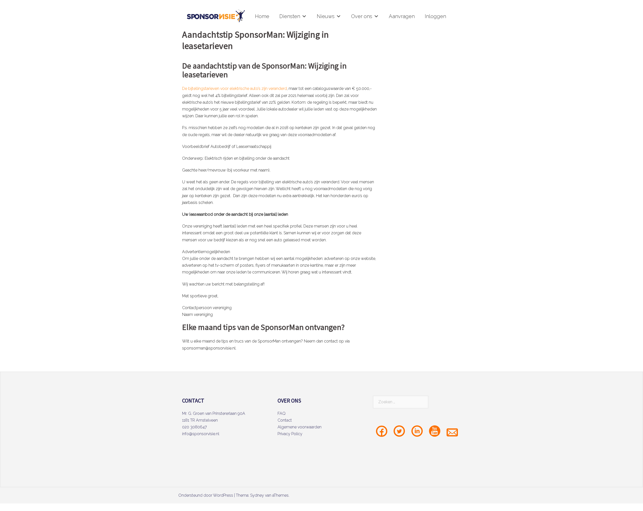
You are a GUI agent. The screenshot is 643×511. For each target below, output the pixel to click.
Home (262, 16)
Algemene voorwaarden (300, 427)
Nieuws (326, 16)
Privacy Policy (290, 433)
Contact (285, 420)
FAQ (282, 413)
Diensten (289, 16)
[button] (304, 16)
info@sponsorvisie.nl (200, 433)
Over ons (361, 16)
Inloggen (435, 16)
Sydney (257, 495)
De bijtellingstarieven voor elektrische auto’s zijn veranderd (234, 88)
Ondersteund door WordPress (205, 495)
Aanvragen (402, 16)
